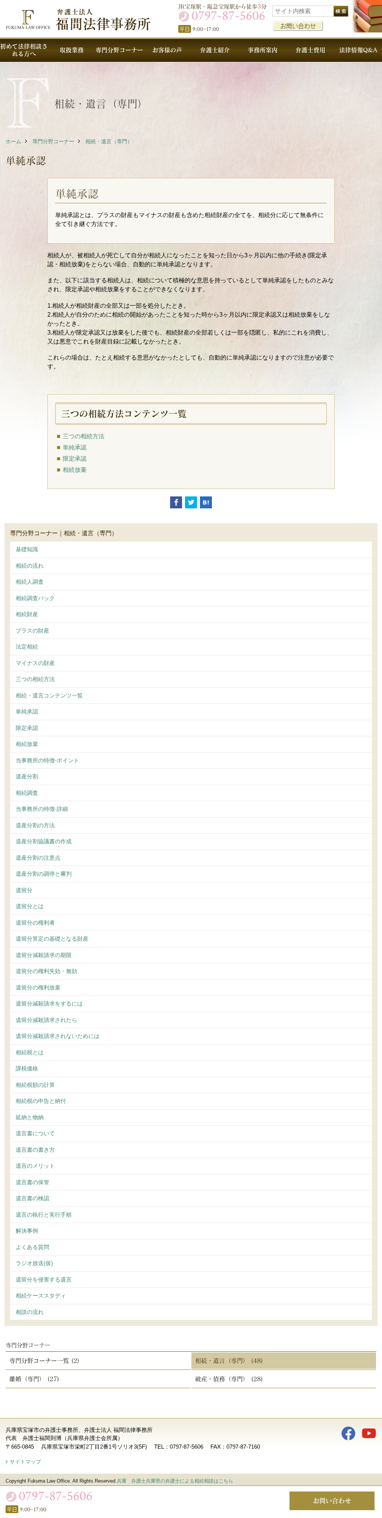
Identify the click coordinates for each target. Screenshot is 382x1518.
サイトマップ (25, 1462)
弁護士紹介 (215, 49)
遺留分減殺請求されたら (46, 1020)
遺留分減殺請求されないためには (58, 1036)
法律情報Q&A (358, 49)
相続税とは (30, 1052)
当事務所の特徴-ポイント (47, 760)
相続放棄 (27, 744)
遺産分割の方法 (35, 825)
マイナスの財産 (35, 663)
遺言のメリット (35, 1166)
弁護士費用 (310, 49)
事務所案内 (263, 49)
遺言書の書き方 (35, 1150)
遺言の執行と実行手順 (44, 1214)
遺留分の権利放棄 (38, 987)
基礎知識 (27, 549)
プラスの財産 (32, 630)
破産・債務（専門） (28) (229, 1378)
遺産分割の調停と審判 (44, 874)
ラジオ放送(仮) (34, 1263)
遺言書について (35, 1133)
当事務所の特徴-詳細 (42, 809)
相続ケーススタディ (41, 1295)
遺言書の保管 (32, 1182)
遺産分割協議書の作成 (44, 841)
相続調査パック (35, 598)
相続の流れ (30, 565)
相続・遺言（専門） (108, 141)
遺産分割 (27, 776)
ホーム (13, 141)
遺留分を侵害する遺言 (44, 1279)
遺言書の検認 (32, 1198)
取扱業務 (72, 49)
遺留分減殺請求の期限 (44, 955)
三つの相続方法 (35, 679)
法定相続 (27, 646)
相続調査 (27, 793)
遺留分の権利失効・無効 (46, 971)
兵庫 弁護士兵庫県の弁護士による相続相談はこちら (175, 1481)
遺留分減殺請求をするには (49, 1003)
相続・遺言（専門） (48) (229, 1360)
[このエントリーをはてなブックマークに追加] (206, 502)
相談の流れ (30, 1312)
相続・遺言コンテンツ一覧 (49, 695)
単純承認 (27, 711)
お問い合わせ (298, 25)
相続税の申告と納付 (41, 1101)
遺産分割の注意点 (38, 857)
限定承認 (27, 728)
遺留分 (24, 890)
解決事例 (27, 1230)
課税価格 (27, 1068)
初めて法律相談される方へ (24, 50)
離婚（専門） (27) (34, 1378)
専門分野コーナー (119, 49)
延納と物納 (30, 1117)
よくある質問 (32, 1247)
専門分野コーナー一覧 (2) (44, 1360)
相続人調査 (30, 581)
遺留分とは (30, 906)
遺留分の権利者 (35, 922)
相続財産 (27, 614)
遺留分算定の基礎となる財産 (52, 938)
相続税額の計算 (35, 1085)
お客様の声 (167, 49)
